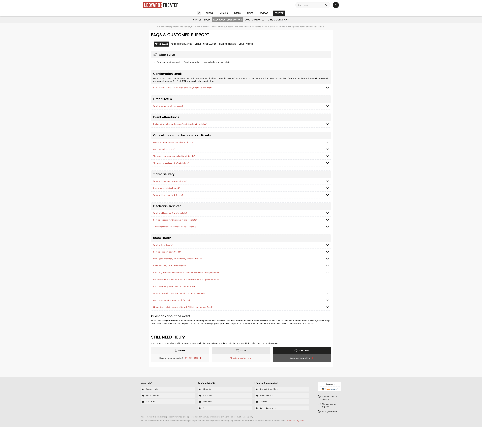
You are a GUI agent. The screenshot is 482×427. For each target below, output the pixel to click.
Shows (209, 13)
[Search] (327, 5)
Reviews (264, 13)
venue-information (206, 44)
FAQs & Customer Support (227, 19)
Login (207, 19)
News (250, 13)
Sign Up (197, 19)
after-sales (161, 44)
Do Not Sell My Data (295, 420)
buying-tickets (227, 44)
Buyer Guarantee (254, 19)
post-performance (181, 44)
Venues (224, 13)
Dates (237, 13)
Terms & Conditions (278, 19)
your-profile (246, 44)
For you (279, 13)
